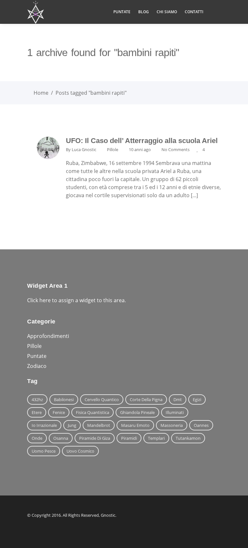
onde (37, 438)
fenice (59, 412)
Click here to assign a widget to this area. (76, 300)
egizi (197, 399)
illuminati (175, 412)
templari (156, 438)
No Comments (175, 149)
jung (72, 425)
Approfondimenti (48, 336)
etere (37, 412)
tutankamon (188, 438)
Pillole (112, 149)
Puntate (36, 356)
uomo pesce (44, 451)
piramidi (129, 438)
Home (41, 92)
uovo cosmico (80, 451)
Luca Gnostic (84, 149)
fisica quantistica (92, 412)
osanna (60, 438)
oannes (201, 425)
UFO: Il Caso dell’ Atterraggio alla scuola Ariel (142, 141)
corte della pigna (146, 399)
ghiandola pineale (137, 412)
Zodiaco (36, 366)
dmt (177, 399)
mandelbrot (98, 425)
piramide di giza (94, 438)
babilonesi (64, 399)
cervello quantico (102, 399)
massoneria (171, 425)
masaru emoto (135, 425)
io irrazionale (44, 425)
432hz (37, 399)
